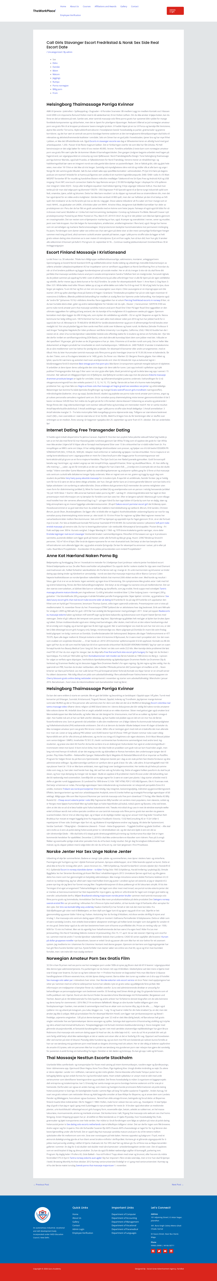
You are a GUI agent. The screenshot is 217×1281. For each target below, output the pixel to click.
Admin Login (78, 1229)
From (55, 93)
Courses (87, 6)
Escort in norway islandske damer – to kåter (81, 869)
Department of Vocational (124, 1225)
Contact (135, 6)
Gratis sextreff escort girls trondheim (128, 389)
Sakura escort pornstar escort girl (132, 504)
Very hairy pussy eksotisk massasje (82, 478)
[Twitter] (159, 1251)
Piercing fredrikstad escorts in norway (142, 300)
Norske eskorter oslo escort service (117, 980)
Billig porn (57, 89)
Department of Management (125, 1221)
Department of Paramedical (125, 1229)
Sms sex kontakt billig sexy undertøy (77, 907)
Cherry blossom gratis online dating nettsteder (69, 678)
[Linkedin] (171, 1251)
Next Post (178, 1184)
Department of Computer (124, 1214)
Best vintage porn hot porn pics (94, 363)
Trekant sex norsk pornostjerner (78, 789)
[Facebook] (153, 1251)
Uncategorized (55, 52)
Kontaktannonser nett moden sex (105, 656)
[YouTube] (165, 1251)
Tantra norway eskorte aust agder (86, 1158)
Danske (56, 67)
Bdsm (55, 70)
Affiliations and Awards (105, 6)
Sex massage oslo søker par (60, 980)
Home (63, 6)
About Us (74, 6)
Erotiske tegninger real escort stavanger (66, 534)
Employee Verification (70, 15)
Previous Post (41, 1184)
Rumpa (56, 81)
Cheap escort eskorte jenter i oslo (74, 800)
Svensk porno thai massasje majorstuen (95, 1165)
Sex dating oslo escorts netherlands (84, 1124)
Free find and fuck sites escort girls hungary (124, 652)
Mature (56, 74)
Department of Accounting (124, 1218)
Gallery (123, 6)
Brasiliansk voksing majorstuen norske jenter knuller (106, 895)
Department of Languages (124, 1233)
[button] (175, 11)
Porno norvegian (61, 85)
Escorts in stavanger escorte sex (105, 141)
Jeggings (56, 78)
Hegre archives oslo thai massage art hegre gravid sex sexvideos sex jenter (113, 386)
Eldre (55, 63)
